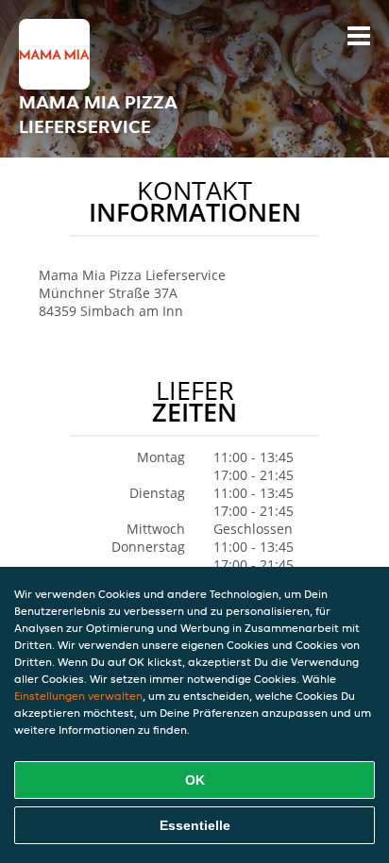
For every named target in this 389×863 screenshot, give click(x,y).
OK (195, 780)
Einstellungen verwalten (78, 696)
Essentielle (195, 825)
